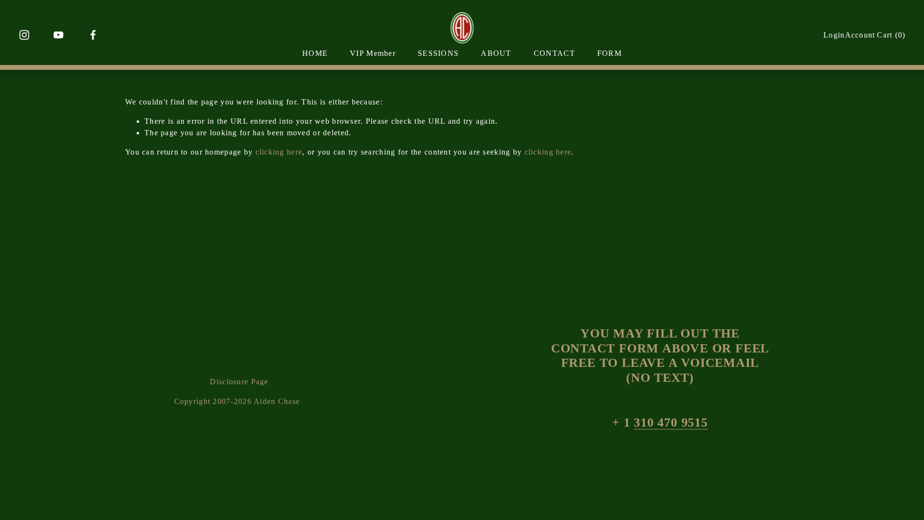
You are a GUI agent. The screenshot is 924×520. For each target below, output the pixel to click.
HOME (315, 53)
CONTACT (554, 53)
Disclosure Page (239, 381)
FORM (609, 53)
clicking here (279, 152)
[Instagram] (24, 35)
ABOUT (496, 53)
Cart (891, 35)
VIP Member (373, 53)
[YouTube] (58, 35)
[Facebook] (93, 35)
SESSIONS (438, 53)
